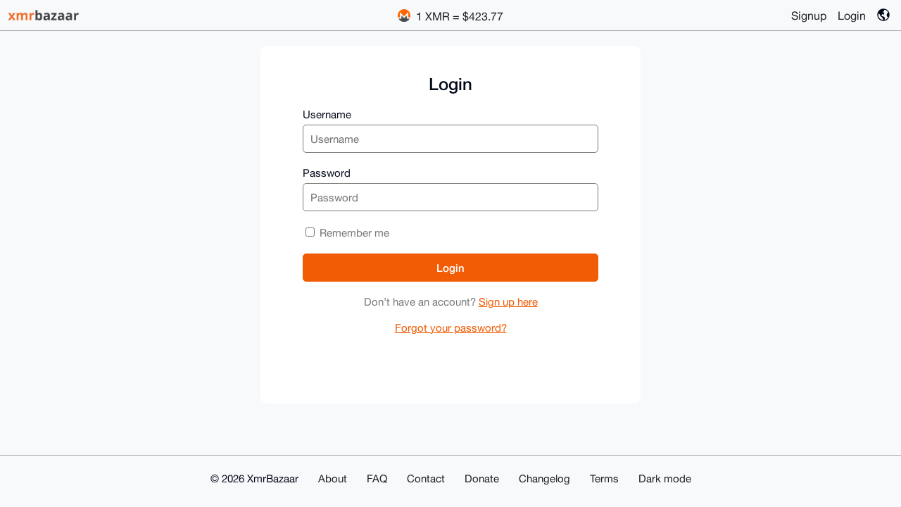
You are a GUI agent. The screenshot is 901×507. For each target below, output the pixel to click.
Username (327, 114)
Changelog (544, 478)
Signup (808, 15)
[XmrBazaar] (45, 15)
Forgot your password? (451, 328)
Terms (604, 478)
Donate (482, 478)
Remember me (353, 233)
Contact (426, 478)
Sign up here (508, 302)
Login (852, 15)
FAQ (377, 478)
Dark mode (664, 478)
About (332, 478)
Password (327, 173)
